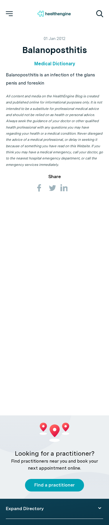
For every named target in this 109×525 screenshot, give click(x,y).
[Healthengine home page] (54, 13)
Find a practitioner (54, 485)
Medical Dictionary (54, 63)
